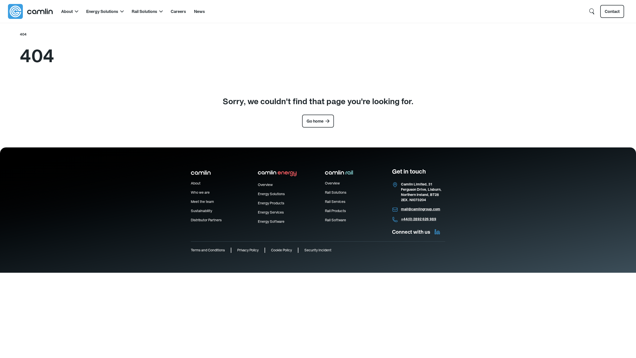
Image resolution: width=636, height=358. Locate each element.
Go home (315, 121)
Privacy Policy (248, 250)
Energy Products (271, 203)
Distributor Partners (206, 220)
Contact (612, 11)
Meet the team (202, 202)
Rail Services (335, 202)
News (199, 11)
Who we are (200, 192)
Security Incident (317, 250)
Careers (178, 11)
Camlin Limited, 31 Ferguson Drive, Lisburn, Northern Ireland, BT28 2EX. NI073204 (421, 192)
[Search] (591, 11)
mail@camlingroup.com (420, 209)
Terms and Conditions (208, 250)
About (67, 11)
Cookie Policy (281, 250)
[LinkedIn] (437, 232)
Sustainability (201, 211)
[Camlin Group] (30, 11)
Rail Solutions (144, 11)
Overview (265, 185)
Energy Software (271, 222)
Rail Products (335, 211)
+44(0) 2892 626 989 (418, 219)
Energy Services (271, 212)
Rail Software (335, 220)
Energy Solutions (102, 11)
